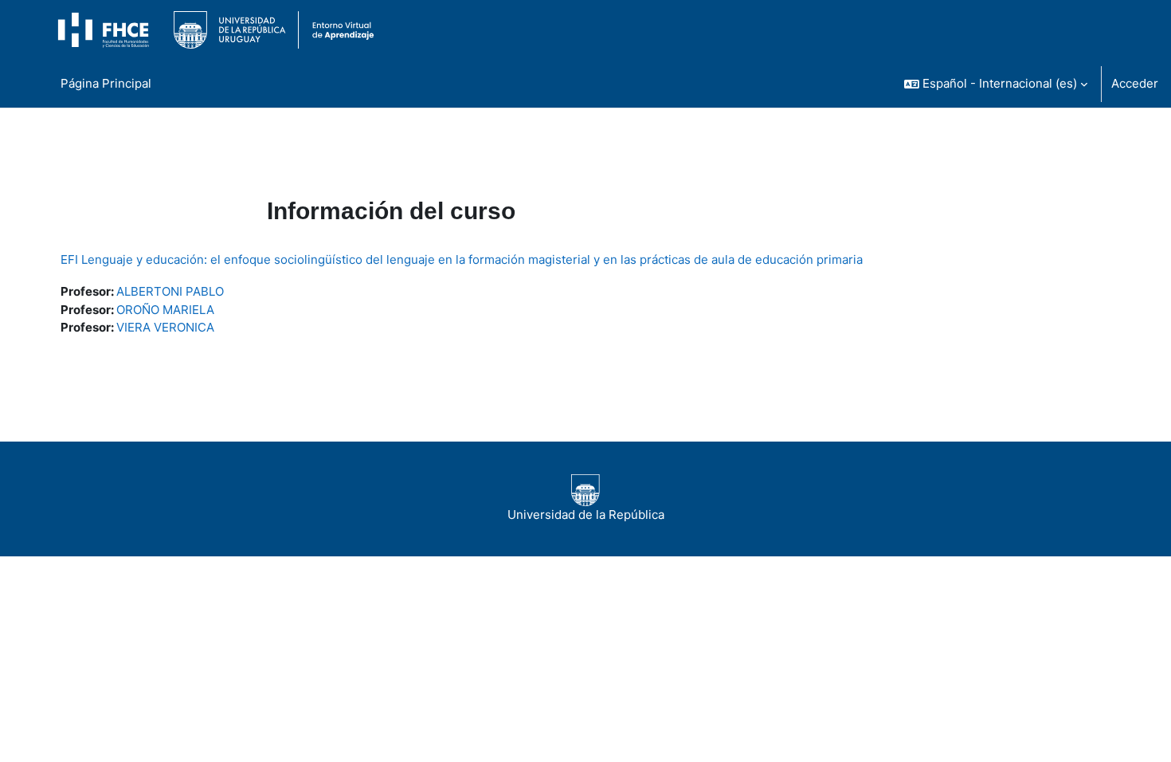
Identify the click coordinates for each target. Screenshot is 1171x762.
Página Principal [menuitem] (106, 83)
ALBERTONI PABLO (170, 291)
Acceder (1134, 83)
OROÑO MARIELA (165, 309)
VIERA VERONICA (165, 327)
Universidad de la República (585, 514)
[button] (996, 84)
